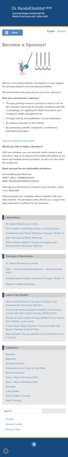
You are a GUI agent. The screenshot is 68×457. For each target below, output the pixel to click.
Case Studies (12, 391)
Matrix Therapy (13, 400)
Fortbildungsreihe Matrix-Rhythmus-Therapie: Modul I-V (35, 233)
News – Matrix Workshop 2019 (22, 382)
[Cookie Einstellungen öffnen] (6, 453)
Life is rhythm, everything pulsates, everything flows (32, 228)
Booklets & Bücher (15, 363)
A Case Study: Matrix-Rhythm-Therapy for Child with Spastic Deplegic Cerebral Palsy (33, 328)
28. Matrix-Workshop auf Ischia (22, 224)
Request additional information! (18, 140)
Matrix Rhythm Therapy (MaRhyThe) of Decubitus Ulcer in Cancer (35, 336)
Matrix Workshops (15, 372)
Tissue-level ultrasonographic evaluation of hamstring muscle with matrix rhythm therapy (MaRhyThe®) (33, 311)
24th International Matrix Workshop (24, 237)
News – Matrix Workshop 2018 (22, 377)
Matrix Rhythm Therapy (18, 395)
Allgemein (11, 359)
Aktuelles (10, 354)
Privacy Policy (13, 429)
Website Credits (14, 424)
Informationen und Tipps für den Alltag (25, 368)
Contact (10, 419)
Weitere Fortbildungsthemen (20, 284)
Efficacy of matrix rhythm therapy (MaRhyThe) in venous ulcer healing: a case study (35, 319)
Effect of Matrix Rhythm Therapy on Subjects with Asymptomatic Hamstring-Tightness (31, 244)
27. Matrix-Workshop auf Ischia (22, 263)
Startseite (11, 386)
